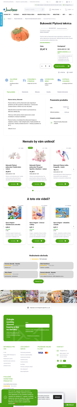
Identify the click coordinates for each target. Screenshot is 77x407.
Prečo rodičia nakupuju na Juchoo (9, 355)
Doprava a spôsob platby (22, 1)
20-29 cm (67, 112)
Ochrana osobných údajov (26, 366)
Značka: (44, 32)
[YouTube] (64, 360)
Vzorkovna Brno (24, 362)
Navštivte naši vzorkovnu (9, 361)
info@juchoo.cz (63, 350)
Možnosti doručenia (64, 52)
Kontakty (22, 364)
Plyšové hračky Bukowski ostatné (60, 122)
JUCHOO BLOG (7, 363)
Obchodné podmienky (8, 1)
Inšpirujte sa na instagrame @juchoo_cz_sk (40, 307)
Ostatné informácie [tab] (62, 92)
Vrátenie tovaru (7, 365)
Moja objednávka (24, 371)
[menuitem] (7, 14)
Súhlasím (57, 397)
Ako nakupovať (24, 369)
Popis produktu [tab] (11, 92)
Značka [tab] (49, 92)
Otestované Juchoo (8, 358)
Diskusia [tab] (37, 92)
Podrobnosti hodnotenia (62, 28)
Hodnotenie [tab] (25, 92)
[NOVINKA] (38, 155)
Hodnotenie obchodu (35, 1)
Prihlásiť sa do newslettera (33, 335)
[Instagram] (61, 360)
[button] (33, 190)
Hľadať (42, 9)
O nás (4, 352)
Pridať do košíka (60, 66)
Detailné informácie (45, 42)
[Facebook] (58, 360)
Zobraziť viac (38, 281)
